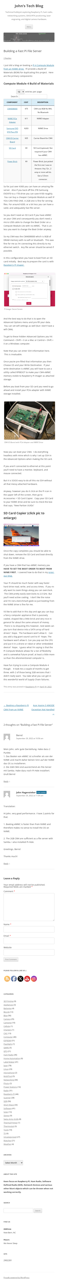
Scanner (7, 1097)
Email (7, 935)
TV (5, 1133)
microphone (9, 1072)
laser (6, 1065)
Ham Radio (8, 1054)
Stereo (6, 1115)
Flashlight (8, 1044)
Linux (6, 1069)
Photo (6, 1083)
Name (7, 924)
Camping (7, 1022)
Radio (6, 1090)
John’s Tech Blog (29, 6)
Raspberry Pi (31, 686)
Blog (5, 1015)
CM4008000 (12, 108)
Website (8, 947)
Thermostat (9, 1126)
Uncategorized (10, 1137)
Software (7, 1108)
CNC (5, 1033)
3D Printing (8, 1001)
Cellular (7, 1026)
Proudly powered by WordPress (16, 1277)
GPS (5, 1051)
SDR (5, 1101)
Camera (7, 1019)
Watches (7, 1140)
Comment (9, 891)
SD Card (12, 148)
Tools (6, 1129)
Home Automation (12, 1058)
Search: (14, 96)
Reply (6, 781)
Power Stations (10, 1087)
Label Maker (9, 1062)
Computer (8, 1037)
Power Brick (12, 161)
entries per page (33, 91)
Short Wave (9, 1104)
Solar (6, 1112)
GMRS (6, 1047)
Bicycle (7, 1012)
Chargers (7, 1029)
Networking (9, 1079)
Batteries (7, 1008)
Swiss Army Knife (11, 1119)
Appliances (8, 1004)
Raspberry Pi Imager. (14, 265)
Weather (7, 1144)
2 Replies (7, 58)
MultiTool (8, 1076)
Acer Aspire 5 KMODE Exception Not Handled (43, 709)
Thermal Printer (10, 1122)
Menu (29, 27)
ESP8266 (7, 1040)
